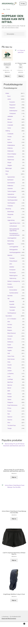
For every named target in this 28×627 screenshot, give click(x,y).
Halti (8, 353)
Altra (8, 321)
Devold (9, 339)
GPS (10, 264)
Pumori (9, 411)
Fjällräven (10, 347)
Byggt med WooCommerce (9, 618)
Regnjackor (12, 105)
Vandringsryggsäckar (15, 252)
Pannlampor (12, 272)
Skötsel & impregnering (13, 281)
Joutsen (9, 370)
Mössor (9, 119)
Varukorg (22, 623)
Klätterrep (10, 148)
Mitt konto (4, 624)
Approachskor (11, 177)
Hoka (8, 362)
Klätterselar (10, 151)
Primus (9, 408)
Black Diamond (11, 333)
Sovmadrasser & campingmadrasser (14, 234)
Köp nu (7, 76)
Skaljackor (12, 108)
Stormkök (9, 295)
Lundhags (10, 379)
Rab (8, 414)
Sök (14, 624)
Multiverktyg (10, 241)
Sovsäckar (10, 287)
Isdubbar (11, 267)
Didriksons (10, 342)
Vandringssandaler (12, 200)
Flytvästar (12, 258)
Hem (4, 9)
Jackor (9, 99)
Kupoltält (11, 304)
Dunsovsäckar (13, 290)
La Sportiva (10, 373)
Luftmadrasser (13, 226)
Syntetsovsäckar (13, 293)
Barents (9, 327)
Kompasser (12, 269)
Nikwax (9, 394)
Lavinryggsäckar (13, 246)
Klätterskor (10, 185)
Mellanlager (9, 168)
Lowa (8, 376)
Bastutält (11, 301)
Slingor (9, 162)
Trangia (9, 428)
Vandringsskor (11, 203)
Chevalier (10, 336)
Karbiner (9, 142)
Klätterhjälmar (11, 145)
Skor (7, 174)
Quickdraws (10, 157)
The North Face (11, 425)
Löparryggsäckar (11, 238)
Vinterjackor (12, 113)
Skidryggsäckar (13, 249)
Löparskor (10, 188)
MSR (8, 391)
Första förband (13, 261)
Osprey (9, 399)
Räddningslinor (13, 275)
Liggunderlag (10, 220)
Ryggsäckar (10, 244)
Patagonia (10, 402)
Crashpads (10, 134)
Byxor (9, 96)
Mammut (9, 385)
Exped (9, 344)
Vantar (9, 128)
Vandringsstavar (11, 313)
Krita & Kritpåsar (11, 154)
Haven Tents (10, 356)
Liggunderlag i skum (14, 223)
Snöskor (9, 284)
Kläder (7, 93)
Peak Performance (12, 405)
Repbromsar (10, 159)
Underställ (10, 125)
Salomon (9, 417)
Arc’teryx (9, 324)
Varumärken (9, 316)
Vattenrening (12, 278)
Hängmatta (10, 214)
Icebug (9, 368)
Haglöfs (9, 350)
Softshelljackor (13, 110)
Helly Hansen (11, 359)
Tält (8, 298)
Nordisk (9, 396)
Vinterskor (10, 206)
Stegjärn (9, 165)
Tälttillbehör (12, 307)
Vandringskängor (12, 197)
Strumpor (9, 122)
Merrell (9, 388)
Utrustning (8, 208)
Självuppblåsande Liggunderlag (14, 229)
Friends (9, 136)
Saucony (9, 420)
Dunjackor (12, 102)
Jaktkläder (10, 116)
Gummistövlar (11, 183)
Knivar (9, 217)
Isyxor (9, 139)
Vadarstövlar (10, 194)
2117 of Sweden (11, 319)
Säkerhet (9, 255)
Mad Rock (10, 382)
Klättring (8, 131)
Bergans (9, 330)
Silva (8, 422)
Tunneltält (12, 310)
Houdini (9, 365)
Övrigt (7, 171)
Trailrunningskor (11, 191)
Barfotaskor (10, 180)
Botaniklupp (10, 211)
